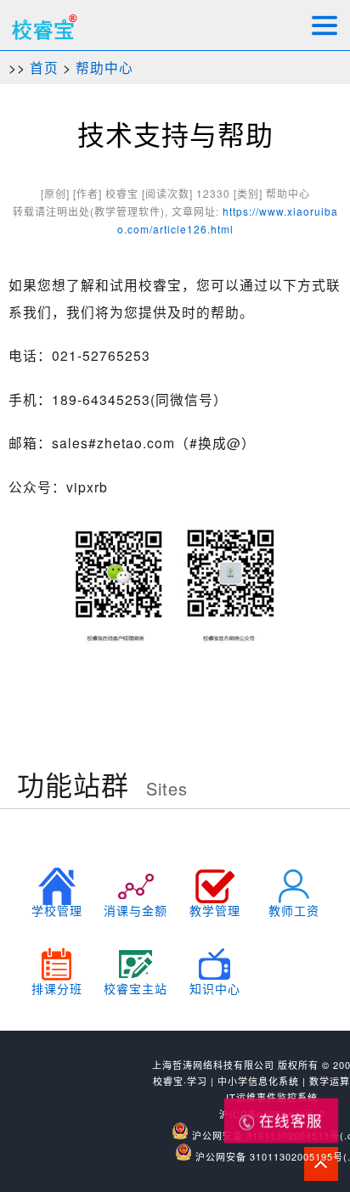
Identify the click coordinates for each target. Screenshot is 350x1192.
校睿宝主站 (135, 988)
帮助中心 (104, 67)
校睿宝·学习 (180, 1081)
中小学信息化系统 (258, 1081)
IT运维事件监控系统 (272, 1097)
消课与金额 (135, 910)
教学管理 (214, 910)
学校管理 (56, 910)
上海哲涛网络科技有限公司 (213, 1064)
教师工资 (293, 910)
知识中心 (214, 988)
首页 (44, 67)
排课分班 (56, 988)
